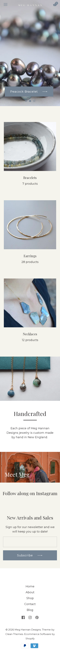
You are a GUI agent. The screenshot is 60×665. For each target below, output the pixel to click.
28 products (30, 262)
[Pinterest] (37, 617)
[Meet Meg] (30, 454)
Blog (30, 610)
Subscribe (25, 555)
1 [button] (26, 101)
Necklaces (30, 334)
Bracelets (30, 178)
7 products (30, 183)
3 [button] (34, 101)
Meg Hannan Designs (28, 629)
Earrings (30, 256)
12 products (30, 340)
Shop (30, 598)
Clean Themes (14, 634)
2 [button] (30, 101)
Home (30, 586)
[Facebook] (23, 617)
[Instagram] (30, 617)
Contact (30, 604)
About (30, 592)
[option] (30, 53)
